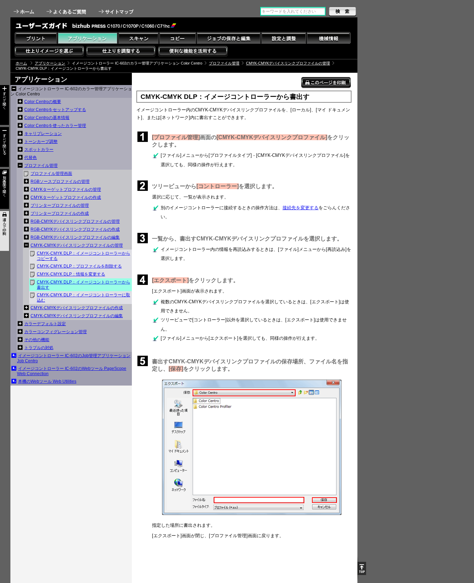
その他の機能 (36, 340)
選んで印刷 (4, 231)
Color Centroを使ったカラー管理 (55, 126)
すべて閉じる (4, 147)
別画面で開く (4, 189)
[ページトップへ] (361, 568)
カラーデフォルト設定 (45, 324)
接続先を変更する (300, 207)
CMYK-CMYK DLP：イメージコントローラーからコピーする (83, 256)
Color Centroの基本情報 (46, 118)
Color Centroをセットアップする (55, 110)
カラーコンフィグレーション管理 (55, 332)
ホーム (24, 11)
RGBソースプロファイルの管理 (60, 181)
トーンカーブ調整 (41, 142)
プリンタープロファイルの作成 (60, 213)
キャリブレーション (43, 134)
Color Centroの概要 (42, 102)
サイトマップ (116, 11)
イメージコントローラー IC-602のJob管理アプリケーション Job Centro (73, 358)
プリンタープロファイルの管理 (60, 205)
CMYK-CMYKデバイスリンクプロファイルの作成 (77, 308)
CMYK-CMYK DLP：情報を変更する (71, 274)
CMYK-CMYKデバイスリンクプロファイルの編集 (77, 316)
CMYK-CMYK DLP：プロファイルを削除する (79, 266)
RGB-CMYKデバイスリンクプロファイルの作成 (75, 229)
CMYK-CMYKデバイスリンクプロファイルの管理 (288, 63)
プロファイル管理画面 (51, 173)
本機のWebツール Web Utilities (47, 381)
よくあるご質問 (67, 11)
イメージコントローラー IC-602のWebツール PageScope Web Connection (71, 371)
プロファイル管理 (224, 63)
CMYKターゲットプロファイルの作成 (66, 197)
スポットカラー (38, 149)
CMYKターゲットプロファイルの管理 (66, 189)
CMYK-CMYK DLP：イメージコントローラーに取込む (83, 297)
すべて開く (4, 105)
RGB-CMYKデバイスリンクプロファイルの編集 (75, 237)
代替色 (30, 157)
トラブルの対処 (38, 348)
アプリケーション (50, 63)
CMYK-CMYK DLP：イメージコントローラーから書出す (83, 284)
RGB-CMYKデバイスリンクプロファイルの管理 (75, 221)
